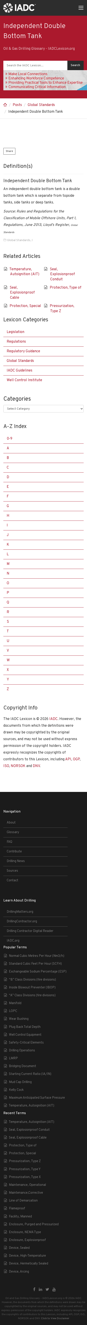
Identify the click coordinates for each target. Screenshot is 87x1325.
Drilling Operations (22, 1050)
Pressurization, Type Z (25, 1161)
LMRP (13, 1058)
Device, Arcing (19, 1272)
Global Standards (41, 105)
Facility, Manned (20, 1217)
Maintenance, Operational (27, 1185)
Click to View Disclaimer (55, 1318)
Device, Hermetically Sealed (28, 1264)
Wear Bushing (19, 1019)
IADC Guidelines (19, 370)
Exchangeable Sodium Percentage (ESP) (37, 972)
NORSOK (18, 766)
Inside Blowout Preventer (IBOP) (32, 988)
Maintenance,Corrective (26, 1193)
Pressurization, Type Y (25, 1169)
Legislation (15, 332)
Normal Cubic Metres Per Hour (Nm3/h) (36, 956)
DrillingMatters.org (20, 912)
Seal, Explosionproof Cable (22, 292)
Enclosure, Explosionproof (27, 1240)
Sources (12, 871)
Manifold (15, 1003)
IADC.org (13, 941)
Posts (17, 105)
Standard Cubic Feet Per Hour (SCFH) (35, 964)
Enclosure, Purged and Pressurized (34, 1224)
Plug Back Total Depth (25, 1027)
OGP (76, 759)
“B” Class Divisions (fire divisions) (32, 980)
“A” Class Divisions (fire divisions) (32, 995)
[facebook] (34, 1290)
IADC (53, 719)
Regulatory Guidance (23, 351)
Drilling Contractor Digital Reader (30, 931)
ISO (6, 766)
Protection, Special (25, 306)
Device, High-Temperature (27, 1256)
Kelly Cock (16, 1090)
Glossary (13, 832)
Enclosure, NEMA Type (25, 1232)
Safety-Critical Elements (26, 1043)
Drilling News (16, 861)
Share (9, 151)
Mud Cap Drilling (20, 1082)
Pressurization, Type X (25, 1177)
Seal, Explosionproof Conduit (62, 274)
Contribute (14, 851)
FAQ (9, 842)
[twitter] (47, 1290)
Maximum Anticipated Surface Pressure (37, 1098)
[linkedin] (40, 1290)
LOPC (13, 1011)
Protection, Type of (65, 287)
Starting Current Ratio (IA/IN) (30, 1074)
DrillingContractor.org (22, 921)
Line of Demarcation (23, 1201)
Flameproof (17, 1208)
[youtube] (54, 1290)
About (11, 823)
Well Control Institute (24, 380)
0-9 (9, 439)
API (68, 759)
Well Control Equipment (25, 1035)
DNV (36, 766)
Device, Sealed (19, 1248)
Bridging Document (22, 1066)
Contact (12, 880)
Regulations (16, 341)
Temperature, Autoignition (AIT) (31, 1106)
